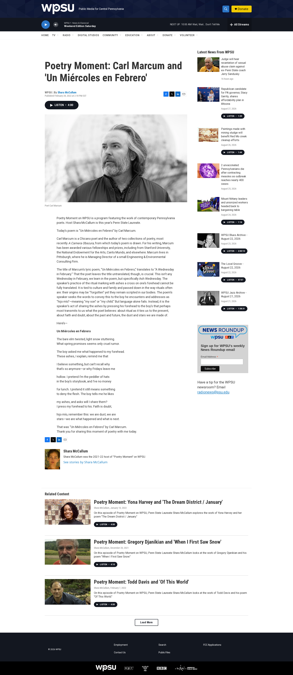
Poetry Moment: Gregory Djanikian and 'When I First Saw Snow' (157, 542)
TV (53, 35)
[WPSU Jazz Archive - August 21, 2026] (208, 298)
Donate (243, 9)
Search (162, 645)
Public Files (164, 652)
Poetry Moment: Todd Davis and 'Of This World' (141, 582)
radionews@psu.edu (213, 392)
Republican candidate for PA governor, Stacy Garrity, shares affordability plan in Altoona (234, 96)
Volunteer (187, 35)
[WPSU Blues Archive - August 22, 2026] (208, 240)
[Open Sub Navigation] (58, 35)
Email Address (209, 356)
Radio (67, 35)
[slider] (61, 24)
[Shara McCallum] (52, 459)
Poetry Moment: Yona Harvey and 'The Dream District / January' (158, 502)
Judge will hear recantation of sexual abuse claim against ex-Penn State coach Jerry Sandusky (233, 66)
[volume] (56, 24)
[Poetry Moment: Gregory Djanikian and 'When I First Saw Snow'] (68, 551)
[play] (45, 25)
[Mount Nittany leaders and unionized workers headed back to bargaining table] (208, 204)
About (151, 35)
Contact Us (120, 652)
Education (132, 35)
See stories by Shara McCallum (85, 462)
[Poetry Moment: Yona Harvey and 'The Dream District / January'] (68, 512)
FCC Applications (212, 645)
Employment (121, 645)
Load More (146, 622)
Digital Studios (88, 35)
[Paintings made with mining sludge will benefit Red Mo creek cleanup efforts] (208, 134)
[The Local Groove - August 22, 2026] (208, 269)
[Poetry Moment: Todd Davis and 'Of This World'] (68, 591)
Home (45, 35)
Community (110, 35)
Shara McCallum (67, 92)
